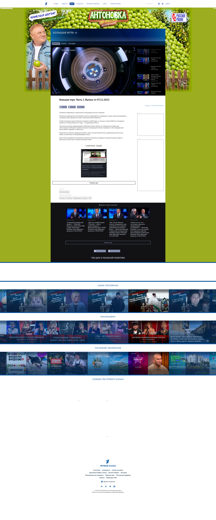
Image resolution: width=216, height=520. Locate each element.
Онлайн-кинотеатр (117, 470)
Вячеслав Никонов (64, 192)
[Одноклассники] (72, 107)
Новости (64, 3)
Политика (62, 198)
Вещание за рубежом (109, 481)
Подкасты (80, 3)
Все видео (124, 472)
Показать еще (94, 183)
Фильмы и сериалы (93, 3)
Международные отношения (80, 198)
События (102, 477)
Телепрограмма (115, 3)
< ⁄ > (79, 107)
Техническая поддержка (123, 475)
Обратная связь (110, 475)
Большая (63, 32)
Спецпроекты (106, 470)
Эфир (56, 3)
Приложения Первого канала (98, 472)
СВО (90, 198)
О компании (96, 470)
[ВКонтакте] (63, 107)
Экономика (69, 198)
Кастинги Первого (113, 472)
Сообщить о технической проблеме (154, 105)
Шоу (72, 3)
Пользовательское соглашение (94, 475)
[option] (149, 51)
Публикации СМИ (111, 477)
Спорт (105, 3)
